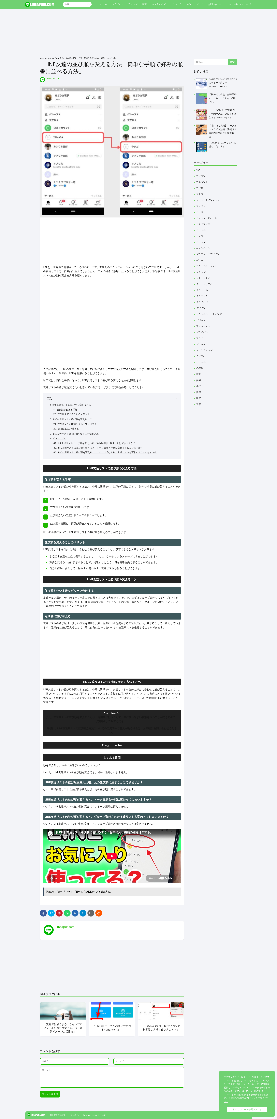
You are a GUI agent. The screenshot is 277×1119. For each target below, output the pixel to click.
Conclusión (59, 438)
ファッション (203, 326)
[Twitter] (51, 913)
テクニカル (202, 290)
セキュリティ (203, 278)
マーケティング (204, 350)
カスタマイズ (159, 4)
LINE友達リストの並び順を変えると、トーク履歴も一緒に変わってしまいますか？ (100, 447)
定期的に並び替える (68, 428)
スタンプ (200, 272)
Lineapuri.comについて (239, 4)
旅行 (198, 386)
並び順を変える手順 (67, 409)
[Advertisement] (138, 33)
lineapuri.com (53, 78)
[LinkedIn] (75, 913)
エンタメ (200, 206)
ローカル (200, 362)
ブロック (200, 344)
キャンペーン (203, 248)
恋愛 (144, 4)
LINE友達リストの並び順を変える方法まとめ (76, 434)
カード (199, 212)
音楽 (198, 404)
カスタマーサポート (206, 218)
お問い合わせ (215, 4)
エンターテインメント (207, 200)
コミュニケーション (181, 4)
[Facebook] (43, 913)
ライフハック (203, 356)
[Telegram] (82, 913)
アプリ (199, 188)
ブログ (199, 4)
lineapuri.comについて (94, 1115)
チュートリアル (204, 284)
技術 (198, 380)
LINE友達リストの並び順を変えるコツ (72, 419)
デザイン (200, 308)
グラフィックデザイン (207, 254)
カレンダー (202, 242)
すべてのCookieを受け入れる (247, 1109)
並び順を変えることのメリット (73, 414)
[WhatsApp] (67, 913)
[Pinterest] (59, 913)
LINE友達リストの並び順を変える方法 (72, 404)
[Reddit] (98, 913)
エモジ (199, 194)
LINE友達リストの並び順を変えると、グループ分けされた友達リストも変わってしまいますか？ (107, 452)
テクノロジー (203, 302)
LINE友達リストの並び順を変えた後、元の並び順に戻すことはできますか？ (96, 443)
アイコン (200, 176)
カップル (200, 230)
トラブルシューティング (124, 4)
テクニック (202, 296)
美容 (198, 392)
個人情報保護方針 (58, 1115)
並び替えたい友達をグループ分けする (77, 424)
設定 (198, 398)
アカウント (202, 182)
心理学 (199, 368)
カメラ (199, 236)
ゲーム (199, 260)
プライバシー (203, 332)
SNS (198, 170)
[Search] (89, 4)
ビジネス (200, 320)
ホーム (103, 4)
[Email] (90, 913)
